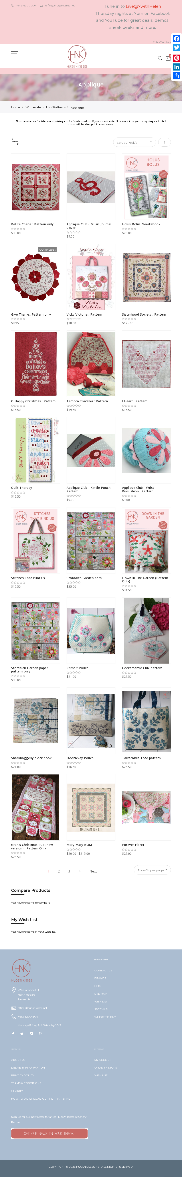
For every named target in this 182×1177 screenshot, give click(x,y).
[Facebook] (176, 38)
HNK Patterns (55, 107)
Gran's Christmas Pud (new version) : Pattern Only (32, 846)
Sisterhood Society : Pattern (144, 314)
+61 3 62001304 (26, 5)
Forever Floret (133, 845)
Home (15, 107)
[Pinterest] (176, 58)
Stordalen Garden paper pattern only (29, 669)
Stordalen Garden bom (84, 578)
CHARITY (17, 1091)
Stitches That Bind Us (28, 578)
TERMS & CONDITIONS (26, 1083)
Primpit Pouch (78, 668)
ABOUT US (18, 1059)
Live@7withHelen (143, 6)
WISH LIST (100, 1001)
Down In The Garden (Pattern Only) (145, 579)
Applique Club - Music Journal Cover (89, 226)
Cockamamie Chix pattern (142, 668)
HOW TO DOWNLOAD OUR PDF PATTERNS (40, 1098)
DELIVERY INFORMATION (28, 1067)
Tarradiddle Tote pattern (141, 758)
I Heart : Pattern (135, 401)
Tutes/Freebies (162, 42)
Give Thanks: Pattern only (31, 314)
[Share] (176, 75)
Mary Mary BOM (79, 845)
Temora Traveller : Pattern (87, 401)
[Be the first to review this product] (35, 229)
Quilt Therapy (21, 487)
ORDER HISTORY (105, 1067)
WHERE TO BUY (105, 1017)
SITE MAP (100, 993)
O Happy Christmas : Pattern (33, 401)
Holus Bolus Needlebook (141, 224)
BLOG (98, 986)
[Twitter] (176, 47)
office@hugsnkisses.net (60, 5)
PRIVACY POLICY (22, 1075)
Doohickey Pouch (80, 758)
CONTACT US (103, 970)
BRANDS (100, 978)
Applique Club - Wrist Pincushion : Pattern (138, 489)
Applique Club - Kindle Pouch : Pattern (89, 489)
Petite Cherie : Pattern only (32, 224)
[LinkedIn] (176, 67)
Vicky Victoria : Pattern (84, 314)
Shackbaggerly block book (31, 758)
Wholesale (33, 107)
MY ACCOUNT (103, 1059)
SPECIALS (100, 1009)
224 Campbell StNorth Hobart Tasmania (28, 994)
